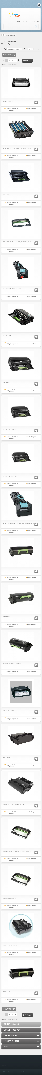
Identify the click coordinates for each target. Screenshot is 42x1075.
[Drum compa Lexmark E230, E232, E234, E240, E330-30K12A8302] (21, 223)
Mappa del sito (22, 22)
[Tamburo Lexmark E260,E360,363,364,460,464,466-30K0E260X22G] (21, 879)
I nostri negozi (11, 1041)
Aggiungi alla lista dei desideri (12, 109)
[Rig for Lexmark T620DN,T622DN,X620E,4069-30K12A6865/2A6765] (21, 692)
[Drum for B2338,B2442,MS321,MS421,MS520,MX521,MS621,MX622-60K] (21, 364)
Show (25, 49)
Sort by (3, 49)
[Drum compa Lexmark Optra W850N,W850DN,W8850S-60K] (21, 270)
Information (10, 1035)
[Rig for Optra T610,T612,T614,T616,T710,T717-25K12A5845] (21, 739)
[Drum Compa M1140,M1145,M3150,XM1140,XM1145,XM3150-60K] (21, 317)
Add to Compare (31, 108)
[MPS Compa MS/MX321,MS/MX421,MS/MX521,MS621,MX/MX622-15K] (21, 598)
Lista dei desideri (12, 1030)
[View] (36, 102)
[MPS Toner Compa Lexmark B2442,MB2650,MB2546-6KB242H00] (21, 645)
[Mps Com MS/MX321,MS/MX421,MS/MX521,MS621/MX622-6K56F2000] (21, 551)
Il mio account (6, 1062)
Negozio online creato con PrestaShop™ (14, 1072)
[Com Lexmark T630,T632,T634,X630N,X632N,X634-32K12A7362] (21, 82)
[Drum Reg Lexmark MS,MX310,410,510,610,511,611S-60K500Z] (21, 457)
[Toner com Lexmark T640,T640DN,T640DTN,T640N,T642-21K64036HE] (21, 926)
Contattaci (34, 22)
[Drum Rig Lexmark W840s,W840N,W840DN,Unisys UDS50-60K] (21, 504)
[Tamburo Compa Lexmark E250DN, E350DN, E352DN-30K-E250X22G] (21, 832)
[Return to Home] (3, 35)
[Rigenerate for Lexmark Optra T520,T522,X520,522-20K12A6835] (21, 785)
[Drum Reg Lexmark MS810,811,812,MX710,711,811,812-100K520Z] (21, 410)
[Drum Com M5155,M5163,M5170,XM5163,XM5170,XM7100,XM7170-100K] (21, 176)
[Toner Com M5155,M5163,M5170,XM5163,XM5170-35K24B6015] (21, 973)
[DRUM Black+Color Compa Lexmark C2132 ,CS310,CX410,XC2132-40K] (21, 129)
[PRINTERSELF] (14, 14)
